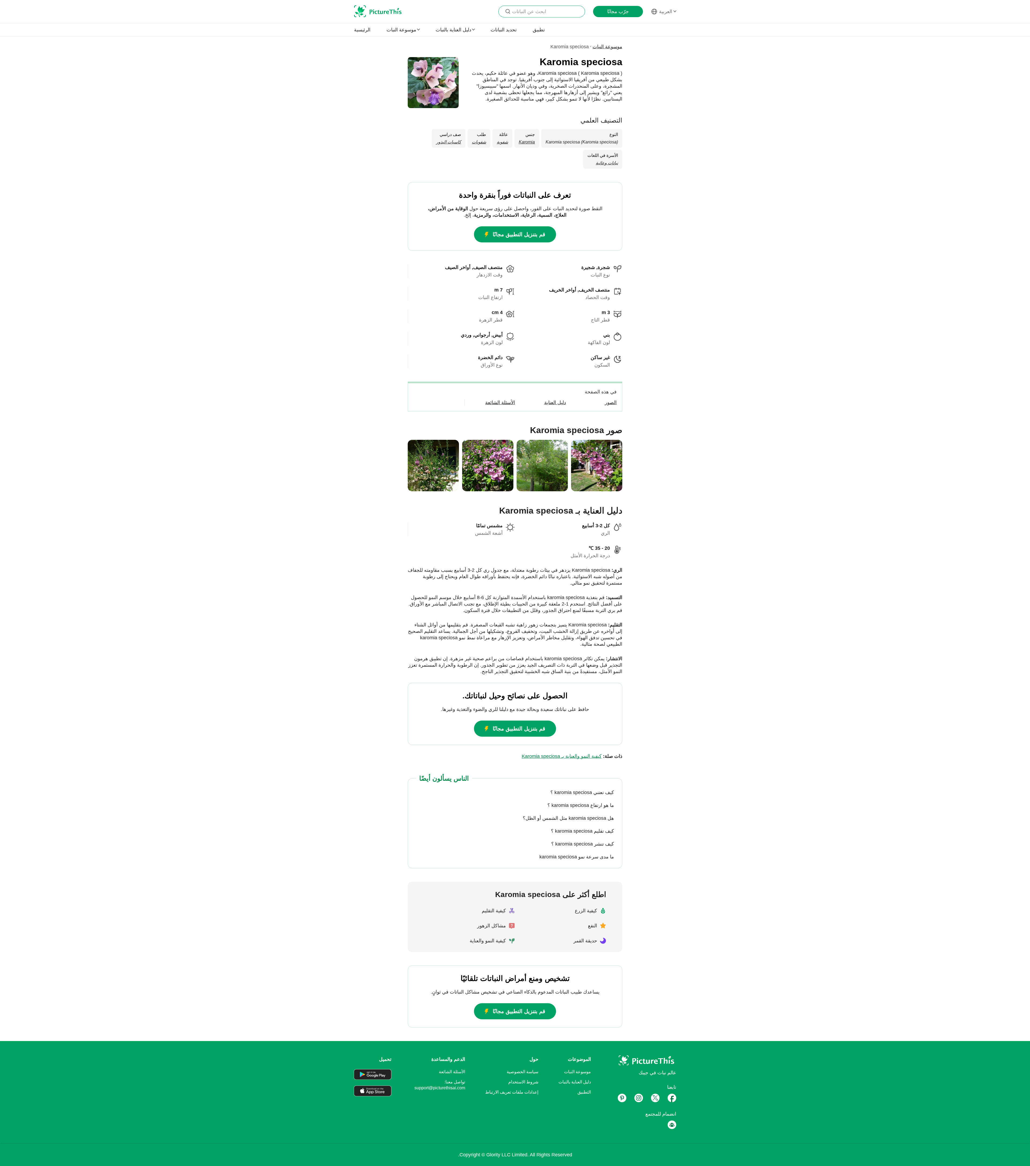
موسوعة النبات (607, 46)
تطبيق (539, 29)
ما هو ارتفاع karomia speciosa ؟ (580, 805)
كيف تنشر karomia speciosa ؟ (582, 844)
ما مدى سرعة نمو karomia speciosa (576, 856)
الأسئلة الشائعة (452, 1071)
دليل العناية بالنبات (574, 1082)
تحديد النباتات (504, 29)
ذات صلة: (572, 756)
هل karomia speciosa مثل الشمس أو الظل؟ (568, 818)
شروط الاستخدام (523, 1082)
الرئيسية (362, 29)
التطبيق (584, 1092)
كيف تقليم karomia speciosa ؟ (582, 831)
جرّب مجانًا (618, 11)
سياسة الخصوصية (522, 1071)
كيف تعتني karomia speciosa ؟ (582, 792)
